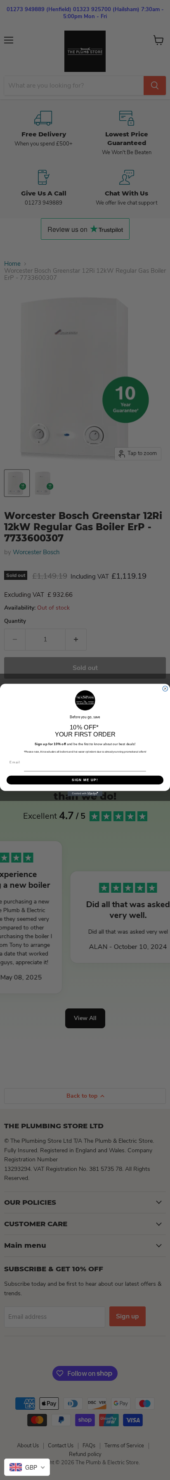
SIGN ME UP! (85, 780)
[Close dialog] (165, 688)
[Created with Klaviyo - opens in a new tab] (85, 793)
